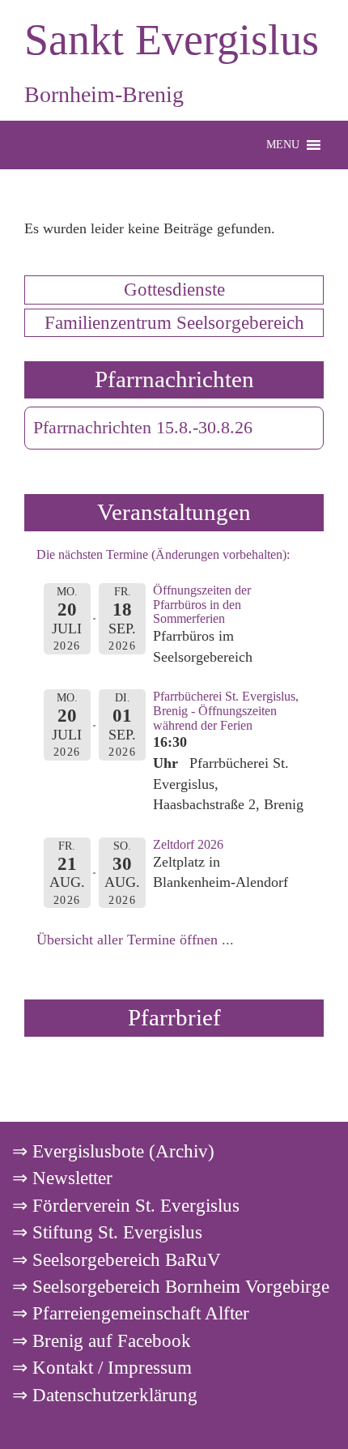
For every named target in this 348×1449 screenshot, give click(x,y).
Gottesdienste (174, 289)
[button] (282, 145)
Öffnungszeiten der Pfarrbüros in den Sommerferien (202, 604)
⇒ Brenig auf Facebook (101, 1340)
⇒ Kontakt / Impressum (102, 1367)
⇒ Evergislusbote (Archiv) (113, 1150)
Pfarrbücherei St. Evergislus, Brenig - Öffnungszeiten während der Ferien (226, 710)
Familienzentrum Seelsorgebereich (174, 322)
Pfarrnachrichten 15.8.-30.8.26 (143, 427)
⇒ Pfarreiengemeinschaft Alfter (130, 1312)
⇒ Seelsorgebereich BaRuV (116, 1259)
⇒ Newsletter (62, 1177)
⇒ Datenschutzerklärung (104, 1394)
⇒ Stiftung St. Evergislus (107, 1231)
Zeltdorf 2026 (188, 844)
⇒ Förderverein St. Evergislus (126, 1205)
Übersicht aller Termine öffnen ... (135, 939)
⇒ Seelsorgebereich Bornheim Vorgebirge (170, 1286)
